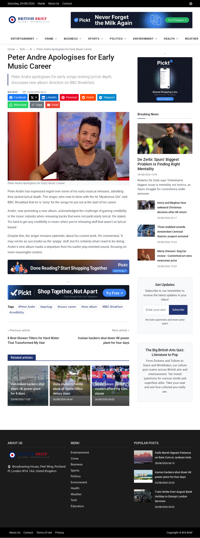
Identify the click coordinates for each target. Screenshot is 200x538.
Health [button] (169, 38)
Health (75, 488)
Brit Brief (13, 92)
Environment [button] (143, 38)
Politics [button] (116, 38)
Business (77, 464)
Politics (76, 476)
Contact (67, 3)
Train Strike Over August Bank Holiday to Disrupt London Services (173, 496)
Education (77, 506)
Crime (75, 458)
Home (41, 3)
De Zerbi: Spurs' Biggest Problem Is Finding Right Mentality (159, 164)
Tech (74, 500)
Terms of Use (44, 532)
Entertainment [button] (22, 38)
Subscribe (178, 309)
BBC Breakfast (113, 307)
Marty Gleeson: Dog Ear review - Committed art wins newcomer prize (174, 256)
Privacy (59, 532)
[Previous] (14, 388)
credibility (17, 312)
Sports (75, 470)
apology (47, 307)
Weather (76, 494)
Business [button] (71, 38)
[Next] (122, 388)
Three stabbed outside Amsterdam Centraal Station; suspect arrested (172, 231)
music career (67, 307)
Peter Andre (27, 307)
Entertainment (80, 452)
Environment (79, 482)
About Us (53, 3)
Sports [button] (93, 38)
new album (90, 307)
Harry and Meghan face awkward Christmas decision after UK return (172, 207)
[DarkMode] (190, 4)
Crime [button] (49, 38)
